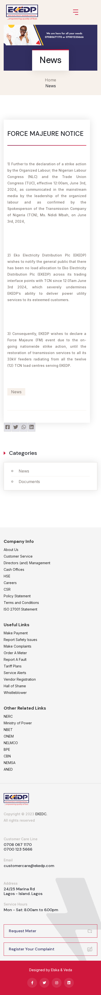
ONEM (9, 736)
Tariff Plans (13, 666)
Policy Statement (17, 596)
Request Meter (22, 930)
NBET (8, 729)
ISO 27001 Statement (20, 609)
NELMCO (11, 743)
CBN (7, 756)
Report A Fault (15, 659)
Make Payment (16, 633)
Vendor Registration (20, 679)
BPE (7, 749)
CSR (7, 589)
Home (50, 79)
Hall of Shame (15, 686)
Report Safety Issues (20, 640)
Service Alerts (15, 673)
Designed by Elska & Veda (50, 970)
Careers (10, 583)
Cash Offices (14, 569)
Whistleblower (15, 692)
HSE (7, 576)
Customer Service (18, 556)
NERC (8, 716)
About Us (11, 550)
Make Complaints (17, 646)
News (24, 471)
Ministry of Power (18, 723)
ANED (8, 769)
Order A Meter (15, 653)
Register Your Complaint (31, 949)
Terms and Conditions (21, 602)
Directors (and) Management (27, 563)
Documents (29, 481)
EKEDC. (41, 814)
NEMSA (9, 763)
